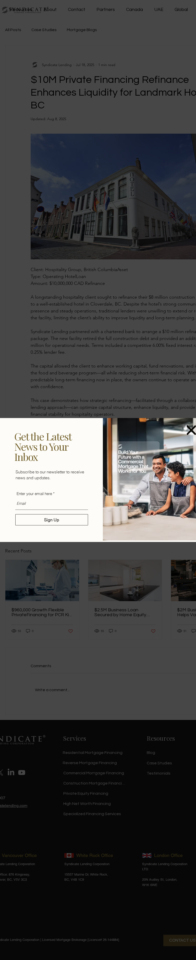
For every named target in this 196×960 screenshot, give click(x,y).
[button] (191, 430)
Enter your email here (34, 494)
